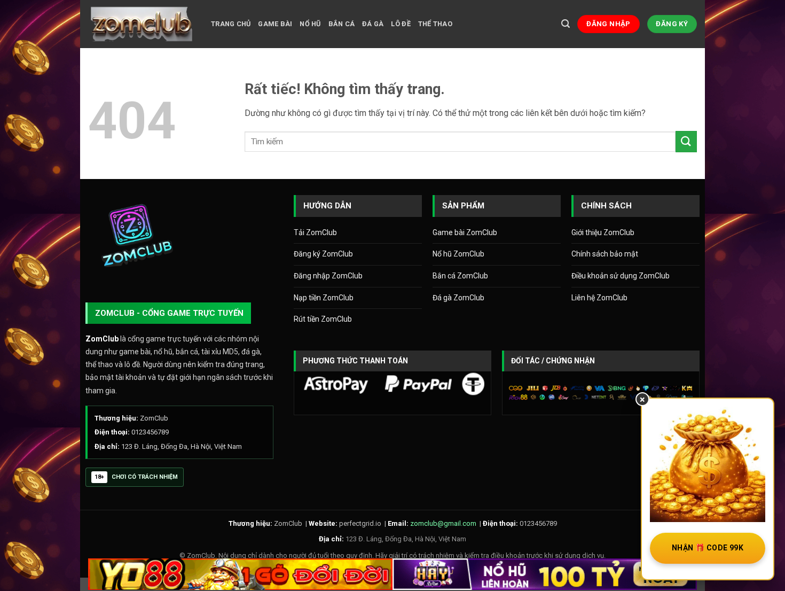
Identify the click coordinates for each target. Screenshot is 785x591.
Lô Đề (400, 24)
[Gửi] (686, 141)
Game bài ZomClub (465, 232)
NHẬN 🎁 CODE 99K (707, 547)
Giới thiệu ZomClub (602, 232)
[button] (565, 23)
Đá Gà (372, 24)
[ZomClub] (141, 24)
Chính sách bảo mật (604, 254)
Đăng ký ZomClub (323, 254)
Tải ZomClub (315, 232)
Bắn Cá (341, 24)
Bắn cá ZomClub (460, 275)
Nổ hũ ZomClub (458, 254)
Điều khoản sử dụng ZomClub (620, 275)
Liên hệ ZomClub (599, 297)
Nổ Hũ (310, 24)
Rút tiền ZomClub (323, 319)
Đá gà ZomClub (458, 297)
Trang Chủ (230, 24)
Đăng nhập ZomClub (328, 275)
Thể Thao (435, 24)
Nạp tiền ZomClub (324, 297)
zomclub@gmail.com (443, 523)
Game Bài (275, 24)
